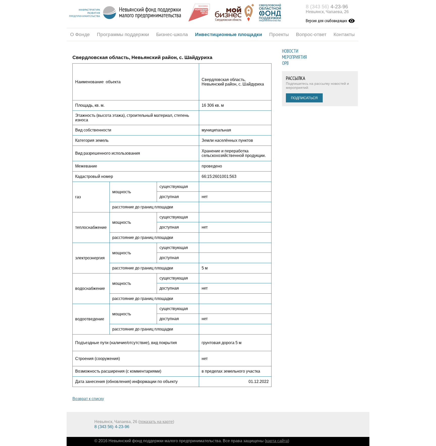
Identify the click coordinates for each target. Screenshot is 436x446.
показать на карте (156, 422)
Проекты (279, 34)
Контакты (344, 34)
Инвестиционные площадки (228, 34)
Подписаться (304, 98)
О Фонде (80, 34)
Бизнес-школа (172, 34)
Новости (290, 51)
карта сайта (277, 441)
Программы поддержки (123, 34)
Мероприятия (294, 57)
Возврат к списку (88, 399)
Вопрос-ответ (311, 34)
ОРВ (285, 63)
